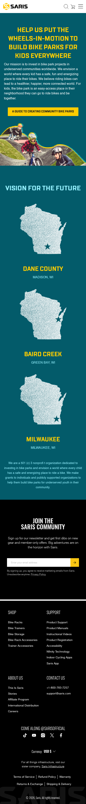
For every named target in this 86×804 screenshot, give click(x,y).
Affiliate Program (18, 699)
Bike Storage (16, 634)
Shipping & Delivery (59, 784)
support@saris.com (59, 693)
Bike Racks (15, 622)
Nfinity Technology (58, 652)
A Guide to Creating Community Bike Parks (43, 111)
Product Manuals (57, 628)
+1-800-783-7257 (58, 688)
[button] (66, 6)
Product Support (57, 622)
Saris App (53, 663)
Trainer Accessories (20, 646)
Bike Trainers (16, 628)
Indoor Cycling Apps (59, 657)
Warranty (65, 777)
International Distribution (23, 705)
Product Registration (60, 640)
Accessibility (54, 646)
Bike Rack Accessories (22, 640)
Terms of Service (24, 777)
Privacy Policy (38, 574)
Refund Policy (47, 777)
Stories (12, 694)
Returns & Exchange (30, 784)
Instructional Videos (59, 634)
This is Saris (15, 688)
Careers (13, 711)
